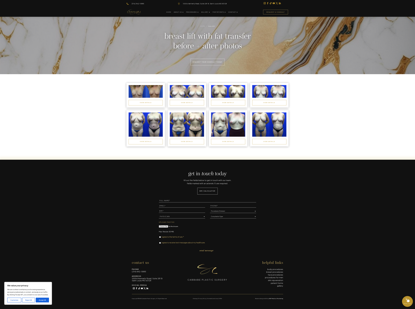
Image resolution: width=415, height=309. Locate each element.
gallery (280, 286)
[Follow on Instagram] (265, 3)
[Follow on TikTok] (271, 3)
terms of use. (177, 237)
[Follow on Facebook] (268, 3)
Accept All (42, 300)
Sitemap (195, 298)
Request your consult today (207, 62)
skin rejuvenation (275, 280)
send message (206, 251)
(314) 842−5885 (138, 4)
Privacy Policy (202, 298)
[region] (28, 293)
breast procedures (274, 272)
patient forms (277, 283)
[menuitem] (168, 12)
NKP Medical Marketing (276, 298)
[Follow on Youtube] (274, 3)
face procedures (275, 275)
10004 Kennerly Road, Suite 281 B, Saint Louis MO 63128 (205, 4)
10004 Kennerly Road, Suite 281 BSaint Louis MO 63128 (147, 279)
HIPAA (220, 298)
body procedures (275, 269)
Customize (14, 300)
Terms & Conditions (212, 298)
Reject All (28, 300)
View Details (146, 102)
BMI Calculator (207, 191)
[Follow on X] (277, 3)
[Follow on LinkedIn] (280, 3)
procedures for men (274, 277)
